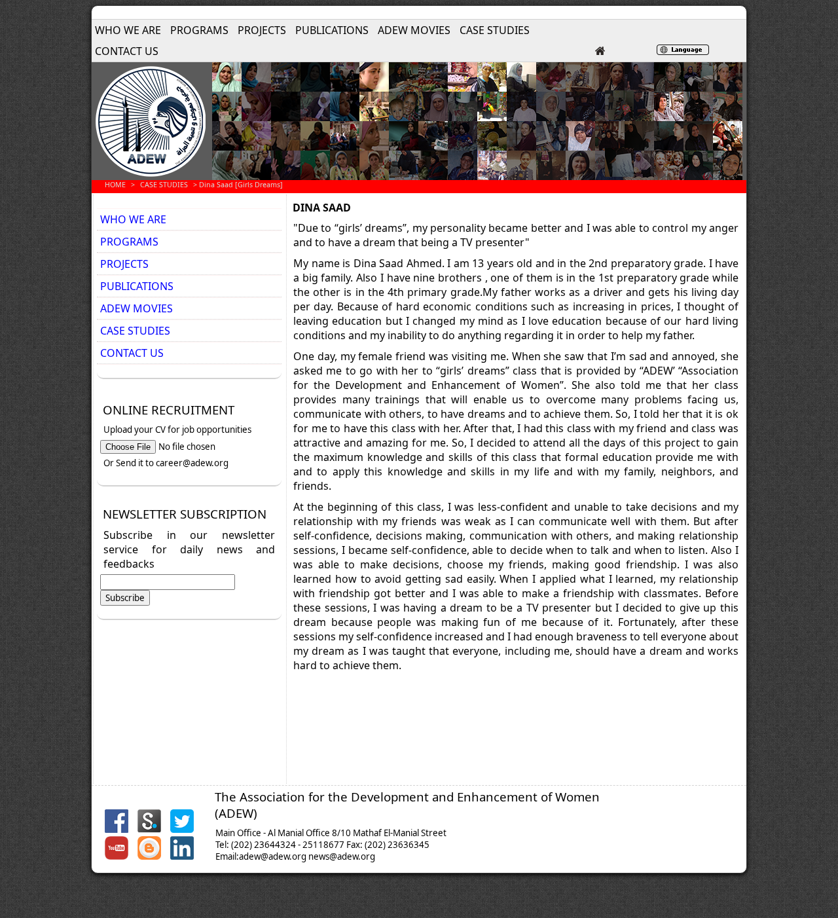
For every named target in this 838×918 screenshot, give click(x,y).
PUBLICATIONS (332, 30)
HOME (115, 184)
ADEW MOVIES (414, 30)
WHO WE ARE (128, 30)
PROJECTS (262, 30)
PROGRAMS (199, 30)
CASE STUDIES (495, 30)
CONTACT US (126, 51)
